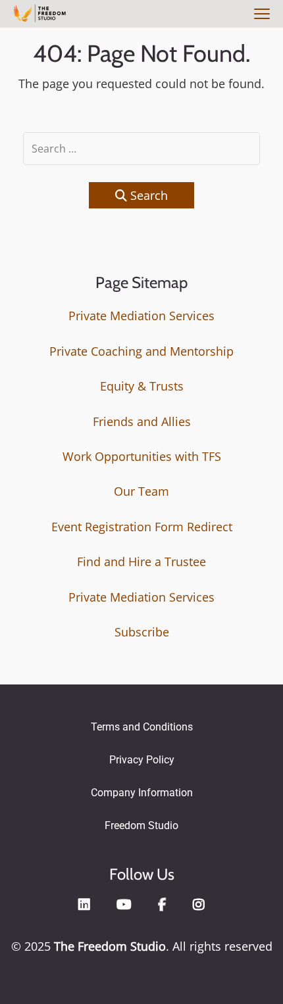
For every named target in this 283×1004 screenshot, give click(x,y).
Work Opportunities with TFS (142, 456)
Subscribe (142, 632)
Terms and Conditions (142, 727)
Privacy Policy (141, 759)
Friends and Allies (142, 421)
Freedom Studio (141, 825)
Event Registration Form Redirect (141, 527)
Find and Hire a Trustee (141, 561)
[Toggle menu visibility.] (260, 15)
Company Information (142, 792)
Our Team (141, 491)
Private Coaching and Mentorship (141, 351)
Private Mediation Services (141, 315)
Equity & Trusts (142, 386)
